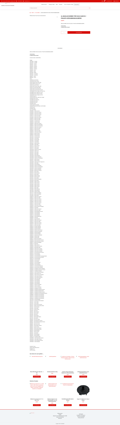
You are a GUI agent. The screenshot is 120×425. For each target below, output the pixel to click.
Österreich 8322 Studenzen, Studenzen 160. (9, 1)
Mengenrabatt (76, 4)
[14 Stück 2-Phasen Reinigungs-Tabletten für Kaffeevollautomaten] (68, 363)
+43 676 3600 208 (19, 1)
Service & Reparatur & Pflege (68, 4)
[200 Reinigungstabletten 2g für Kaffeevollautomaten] (83, 363)
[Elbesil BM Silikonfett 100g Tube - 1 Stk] (37, 363)
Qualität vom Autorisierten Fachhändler (7, 5)
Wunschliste (110, 1)
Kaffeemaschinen (44, 4)
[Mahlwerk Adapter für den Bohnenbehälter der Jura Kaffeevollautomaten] (52, 390)
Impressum (60, 418)
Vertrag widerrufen (81, 417)
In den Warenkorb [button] (37, 376)
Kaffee (57, 4)
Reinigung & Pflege (52, 4)
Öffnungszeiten (59, 413)
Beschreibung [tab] (60, 48)
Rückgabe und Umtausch (81, 415)
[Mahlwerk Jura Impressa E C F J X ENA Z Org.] (37, 390)
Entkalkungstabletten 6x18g (52, 371)
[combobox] (59, 8)
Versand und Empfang (81, 416)
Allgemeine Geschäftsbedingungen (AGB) (60, 415)
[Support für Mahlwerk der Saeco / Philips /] (83, 390)
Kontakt (60, 414)
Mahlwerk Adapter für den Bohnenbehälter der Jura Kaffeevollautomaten (52, 400)
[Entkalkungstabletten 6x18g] (52, 363)
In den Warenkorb (79, 32)
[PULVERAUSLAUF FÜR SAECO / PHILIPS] (68, 390)
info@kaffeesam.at (27, 1)
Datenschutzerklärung (60, 417)
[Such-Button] (89, 8)
